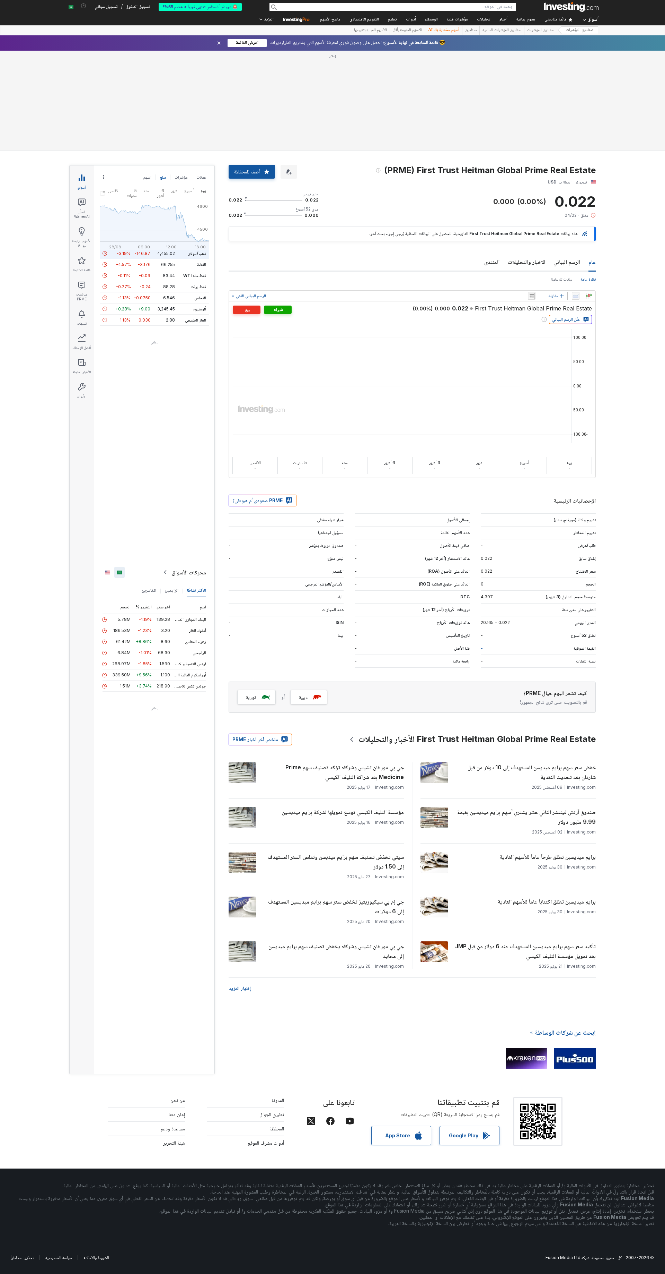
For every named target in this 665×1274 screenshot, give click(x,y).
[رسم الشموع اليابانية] (589, 296)
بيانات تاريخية (561, 279)
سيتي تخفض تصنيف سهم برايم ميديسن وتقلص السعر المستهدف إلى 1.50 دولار (336, 861)
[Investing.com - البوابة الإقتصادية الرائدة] (571, 7)
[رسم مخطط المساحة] (575, 296)
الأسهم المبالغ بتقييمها (370, 30)
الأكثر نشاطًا (196, 590)
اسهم (147, 177)
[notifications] (84, 6)
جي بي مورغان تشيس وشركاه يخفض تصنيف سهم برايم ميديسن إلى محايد (336, 951)
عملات (201, 177)
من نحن (177, 1100)
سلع (163, 177)
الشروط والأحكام (96, 1257)
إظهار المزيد (240, 988)
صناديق (471, 30)
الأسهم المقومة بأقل (407, 30)
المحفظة (276, 1128)
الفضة (201, 264)
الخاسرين (149, 590)
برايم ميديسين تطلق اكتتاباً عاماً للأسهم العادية (547, 901)
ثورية (251, 697)
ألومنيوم (199, 308)
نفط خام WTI (194, 275)
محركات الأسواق (189, 572)
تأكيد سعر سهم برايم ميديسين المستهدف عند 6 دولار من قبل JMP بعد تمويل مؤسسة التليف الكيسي (525, 951)
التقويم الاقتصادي (364, 19)
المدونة (278, 1100)
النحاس (200, 297)
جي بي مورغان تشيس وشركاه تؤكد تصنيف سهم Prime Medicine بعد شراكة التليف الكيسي (344, 772)
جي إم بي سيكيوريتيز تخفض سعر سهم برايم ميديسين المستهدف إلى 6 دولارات (336, 906)
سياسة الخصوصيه (58, 1257)
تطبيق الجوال (271, 1114)
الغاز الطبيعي (195, 320)
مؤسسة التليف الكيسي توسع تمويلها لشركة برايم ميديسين (343, 812)
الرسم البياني (566, 261)
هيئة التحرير (174, 1143)
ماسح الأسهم (330, 19)
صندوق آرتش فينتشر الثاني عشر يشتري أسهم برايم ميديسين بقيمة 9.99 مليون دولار (526, 817)
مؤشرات (181, 177)
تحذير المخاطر (22, 1257)
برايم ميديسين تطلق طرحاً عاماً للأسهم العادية (548, 856)
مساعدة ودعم (173, 1128)
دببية (303, 697)
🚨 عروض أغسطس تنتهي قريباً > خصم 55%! (200, 6)
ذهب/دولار (197, 253)
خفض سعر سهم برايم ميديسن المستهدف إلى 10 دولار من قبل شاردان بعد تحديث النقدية (532, 772)
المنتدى (491, 261)
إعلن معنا (177, 1114)
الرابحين (171, 590)
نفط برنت (198, 286)
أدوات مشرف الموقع (266, 1143)
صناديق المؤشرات (580, 30)
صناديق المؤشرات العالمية (501, 30)
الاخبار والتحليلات (526, 261)
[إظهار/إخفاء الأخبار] (531, 296)
